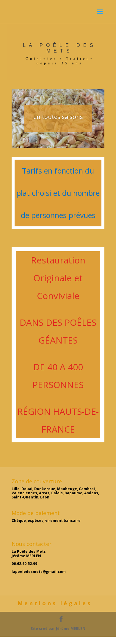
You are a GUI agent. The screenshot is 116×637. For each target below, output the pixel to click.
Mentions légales (55, 603)
